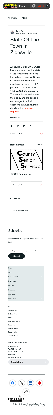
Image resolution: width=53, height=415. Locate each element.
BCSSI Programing (21, 174)
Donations (11, 290)
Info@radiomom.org (14, 346)
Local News (15, 117)
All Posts (12, 17)
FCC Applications (14, 321)
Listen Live (12, 281)
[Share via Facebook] (11, 125)
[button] (47, 5)
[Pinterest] (39, 383)
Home (10, 268)
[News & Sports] (41, 277)
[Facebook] (13, 383)
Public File (11, 325)
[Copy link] (26, 392)
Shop (10, 272)
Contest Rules (12, 328)
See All (40, 144)
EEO (9, 318)
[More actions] (41, 32)
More (24, 17)
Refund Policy (12, 314)
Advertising (12, 294)
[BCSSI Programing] (26, 159)
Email (10, 242)
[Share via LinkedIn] (24, 125)
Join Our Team (13, 336)
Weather (11, 285)
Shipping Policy (13, 310)
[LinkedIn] (30, 383)
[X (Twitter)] (21, 383)
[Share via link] (30, 125)
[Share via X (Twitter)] (18, 125)
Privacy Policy (12, 332)
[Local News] (41, 299)
